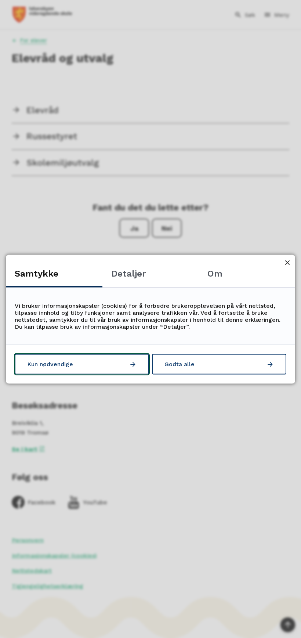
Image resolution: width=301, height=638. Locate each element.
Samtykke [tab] (36, 273)
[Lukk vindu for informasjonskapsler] (287, 262)
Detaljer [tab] (128, 273)
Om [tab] (214, 273)
